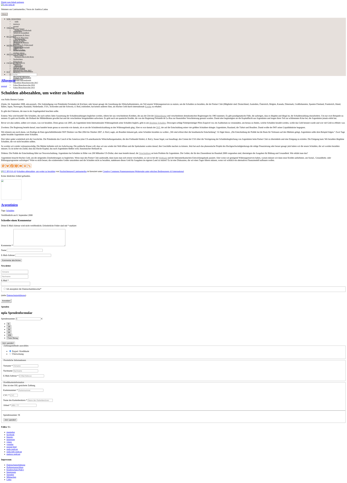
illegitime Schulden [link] (157, 123)
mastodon (11, 432)
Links (9, 479)
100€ (9, 335)
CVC (6, 395)
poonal (4, 86)
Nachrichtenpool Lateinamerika (73, 171)
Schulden (10, 210)
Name (3, 250)
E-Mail (5, 280)
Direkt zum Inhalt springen (12, 2)
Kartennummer (10, 390)
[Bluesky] (7, 166)
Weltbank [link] (163, 158)
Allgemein (8, 80)
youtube (10, 444)
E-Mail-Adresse (8, 255)
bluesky (10, 437)
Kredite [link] (148, 106)
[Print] (25, 166)
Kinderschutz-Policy (15, 470)
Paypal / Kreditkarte (20, 351)
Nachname (8, 371)
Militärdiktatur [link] (160, 116)
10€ (9, 327)
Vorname (8, 366)
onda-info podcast (14, 452)
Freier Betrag (13, 338)
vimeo (9, 442)
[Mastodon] (3, 166)
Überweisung (18, 354)
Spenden (10, 475)
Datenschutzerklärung (16, 295)
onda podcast (12, 449)
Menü (4, 14)
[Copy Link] (29, 166)
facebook (10, 434)
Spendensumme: (8, 319)
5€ (8, 324)
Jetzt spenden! (8, 343)
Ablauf (7, 405)
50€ (9, 332)
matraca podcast (13, 454)
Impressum (11, 472)
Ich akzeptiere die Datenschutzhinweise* (23, 289)
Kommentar (7, 245)
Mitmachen (11, 477)
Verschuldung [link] (145, 153)
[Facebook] (12, 166)
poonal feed (12, 447)
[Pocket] (16, 166)
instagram (11, 439)
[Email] (20, 166)
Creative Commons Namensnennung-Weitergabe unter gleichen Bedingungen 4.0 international (143, 171)
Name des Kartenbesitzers (15, 400)
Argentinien (9, 205)
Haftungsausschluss (15, 467)
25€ (9, 330)
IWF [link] (158, 127)
